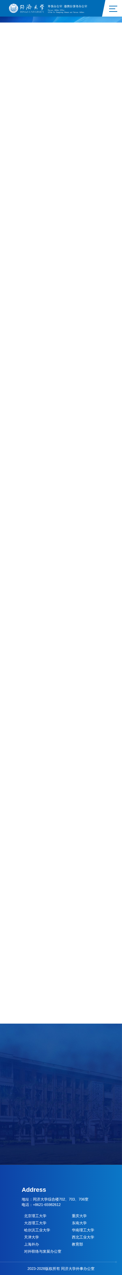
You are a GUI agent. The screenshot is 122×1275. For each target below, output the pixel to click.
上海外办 (31, 1244)
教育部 (77, 1244)
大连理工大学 (35, 1223)
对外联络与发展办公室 (42, 1251)
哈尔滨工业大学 (37, 1230)
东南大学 (79, 1223)
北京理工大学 (35, 1216)
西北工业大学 (83, 1237)
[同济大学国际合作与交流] (50, 7)
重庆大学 (79, 1216)
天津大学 (31, 1237)
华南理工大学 (83, 1230)
